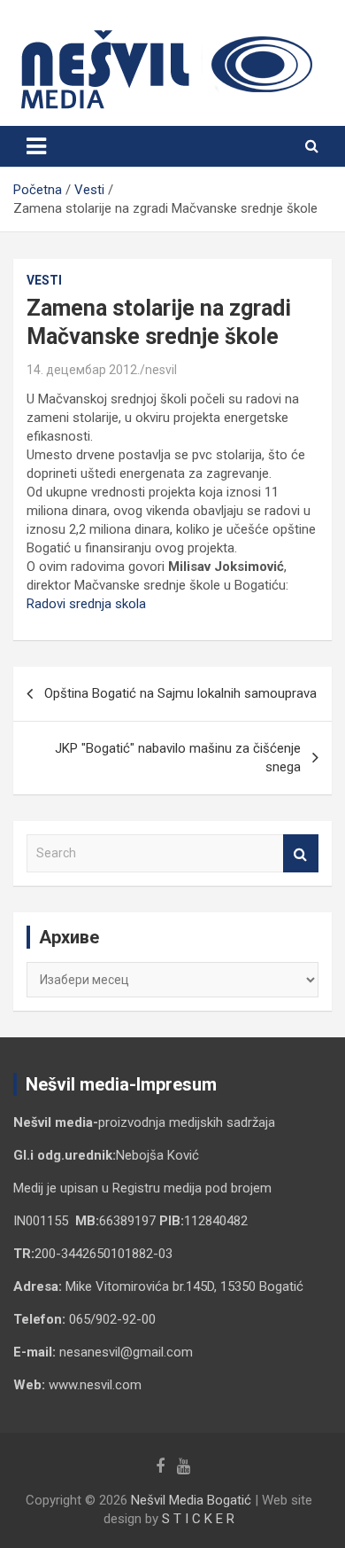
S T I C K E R (198, 1519)
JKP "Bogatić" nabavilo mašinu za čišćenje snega (178, 757)
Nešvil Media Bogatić (191, 1500)
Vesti (44, 280)
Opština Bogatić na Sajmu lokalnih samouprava (180, 693)
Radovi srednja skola (86, 604)
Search (300, 853)
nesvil (161, 370)
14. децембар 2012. (83, 370)
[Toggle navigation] (36, 146)
